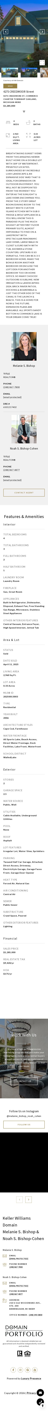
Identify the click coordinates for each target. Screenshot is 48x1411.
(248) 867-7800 (11, 387)
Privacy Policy (35, 1393)
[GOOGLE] (27, 1370)
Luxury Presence (31, 1378)
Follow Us (24, 1124)
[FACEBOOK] (13, 1370)
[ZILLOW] (34, 1370)
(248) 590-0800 (35, 1315)
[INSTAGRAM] (20, 1370)
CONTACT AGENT (24, 492)
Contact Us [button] (24, 1081)
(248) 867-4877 (11, 470)
